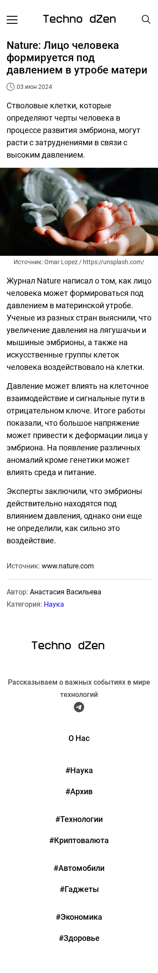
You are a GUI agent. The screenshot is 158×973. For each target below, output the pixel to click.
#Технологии (79, 819)
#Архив (79, 791)
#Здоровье (79, 938)
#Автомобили (79, 868)
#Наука (79, 770)
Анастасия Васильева (65, 592)
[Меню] (12, 19)
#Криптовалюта (79, 840)
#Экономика (79, 916)
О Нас (79, 738)
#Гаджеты (79, 889)
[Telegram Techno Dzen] (79, 709)
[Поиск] (146, 19)
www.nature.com (68, 566)
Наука (54, 604)
